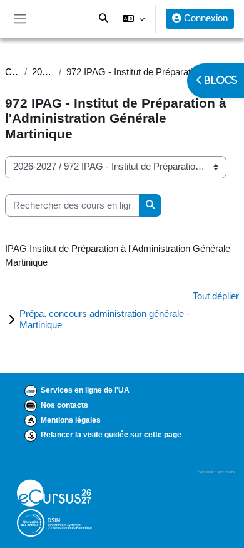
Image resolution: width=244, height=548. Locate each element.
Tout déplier (216, 296)
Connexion (204, 18)
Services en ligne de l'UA (85, 390)
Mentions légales (71, 420)
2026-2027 (43, 72)
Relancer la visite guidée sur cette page (111, 434)
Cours (12, 72)
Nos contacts (64, 405)
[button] (133, 19)
